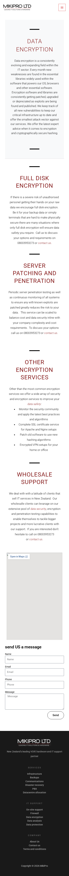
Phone (8, 679)
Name (8, 654)
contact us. (45, 243)
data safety (34, 404)
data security (38, 508)
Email (8, 666)
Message (9, 692)
